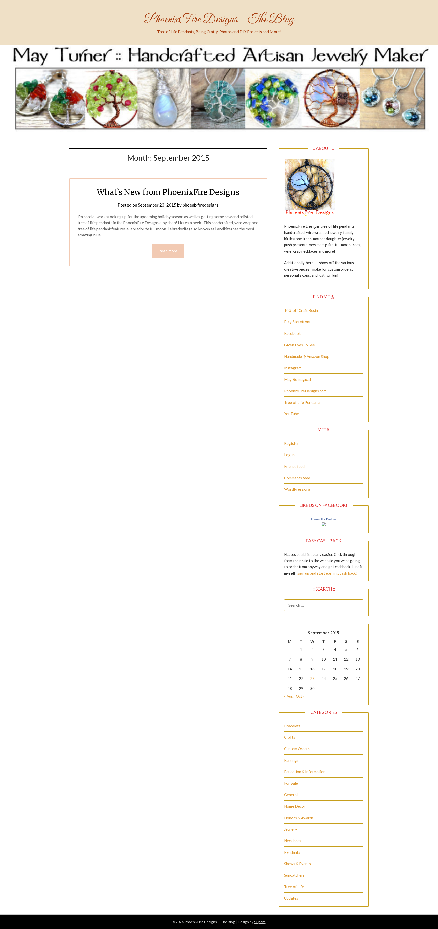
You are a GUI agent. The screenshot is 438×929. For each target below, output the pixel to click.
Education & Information (304, 771)
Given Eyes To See (299, 345)
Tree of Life (294, 886)
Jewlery (290, 829)
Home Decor (294, 806)
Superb (260, 922)
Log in (289, 454)
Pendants (292, 852)
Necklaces (292, 840)
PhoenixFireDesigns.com (305, 391)
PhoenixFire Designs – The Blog (219, 19)
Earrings (291, 760)
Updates (291, 898)
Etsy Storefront (297, 321)
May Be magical (297, 379)
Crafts (289, 737)
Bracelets (292, 726)
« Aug (289, 696)
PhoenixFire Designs (323, 519)
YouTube (291, 413)
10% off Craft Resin (301, 310)
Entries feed (294, 466)
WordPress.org (297, 489)
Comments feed (297, 478)
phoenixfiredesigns (200, 205)
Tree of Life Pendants (302, 402)
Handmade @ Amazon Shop (306, 356)
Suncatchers (294, 875)
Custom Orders (297, 748)
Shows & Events (297, 863)
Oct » (300, 696)
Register (291, 443)
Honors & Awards (299, 818)
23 (312, 678)
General (291, 794)
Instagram (292, 368)
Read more (168, 251)
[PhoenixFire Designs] (324, 525)
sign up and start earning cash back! (327, 573)
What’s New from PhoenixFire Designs (168, 192)
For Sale (291, 783)
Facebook (292, 333)
